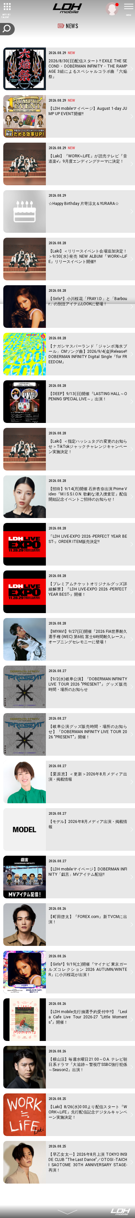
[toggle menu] (128, 6)
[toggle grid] (6, 6)
